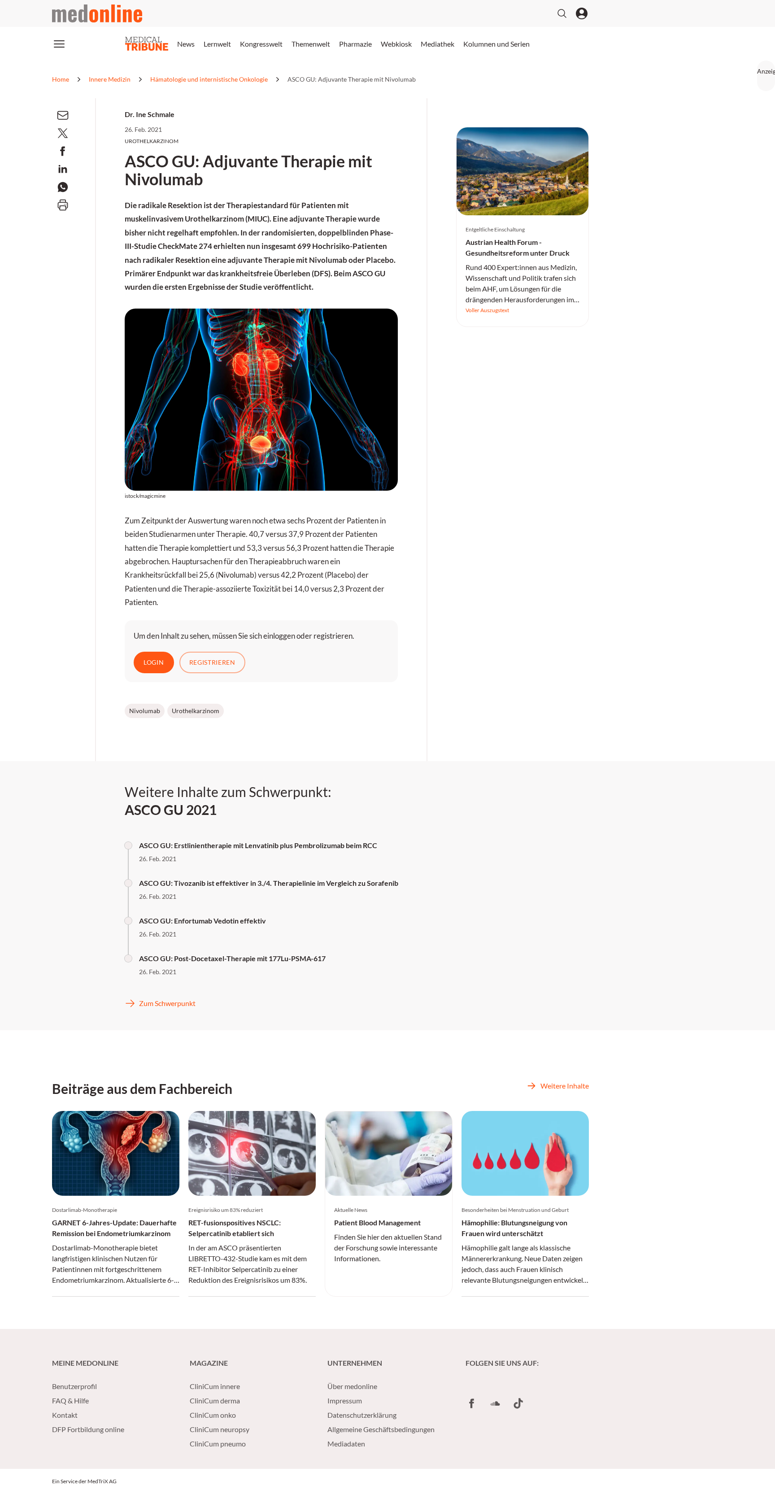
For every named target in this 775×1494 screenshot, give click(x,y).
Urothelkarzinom (195, 710)
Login (154, 662)
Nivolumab (144, 710)
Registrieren (212, 662)
